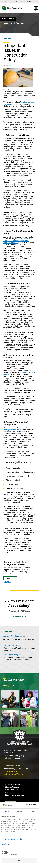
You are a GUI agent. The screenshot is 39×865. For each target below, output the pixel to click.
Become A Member (10, 1)
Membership (10, 789)
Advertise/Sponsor (12, 784)
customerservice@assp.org (13, 774)
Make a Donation (12, 787)
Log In (32, 1)
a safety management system (15, 429)
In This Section (7, 18)
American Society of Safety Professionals (13, 8)
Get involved (19, 616)
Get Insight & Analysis (11, 655)
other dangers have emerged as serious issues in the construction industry (16, 241)
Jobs (7, 792)
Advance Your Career (11, 645)
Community (19, 1)
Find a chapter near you (14, 795)
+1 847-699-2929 (10, 771)
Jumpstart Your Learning (12, 636)
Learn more (10, 578)
